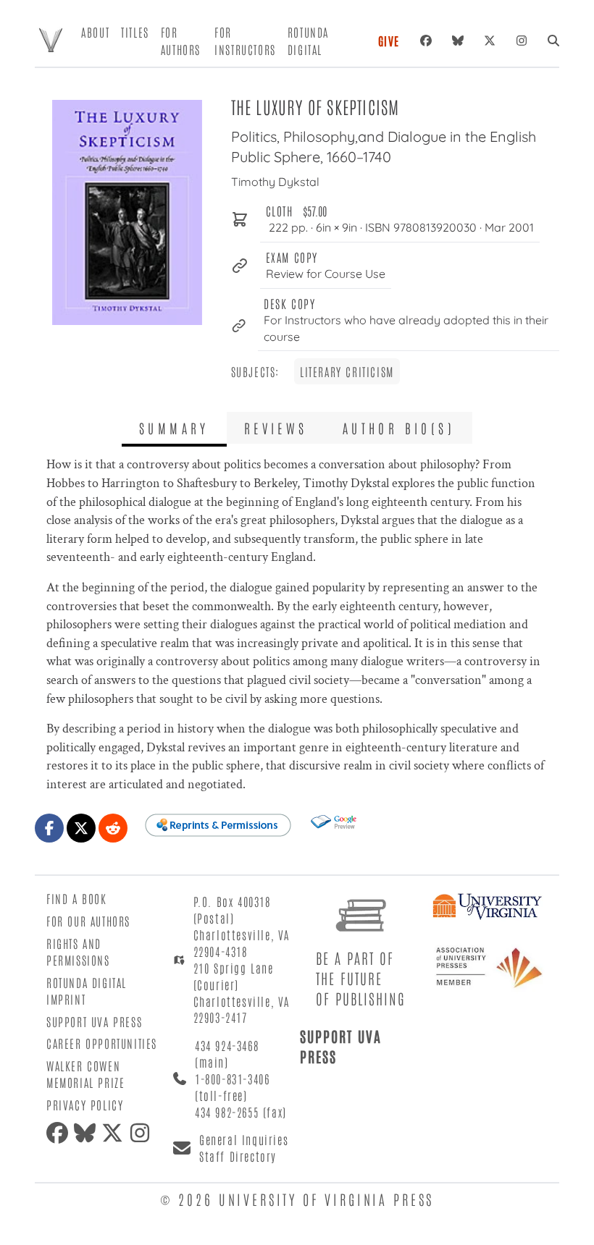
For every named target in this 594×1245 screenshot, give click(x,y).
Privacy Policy (84, 1104)
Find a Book (76, 898)
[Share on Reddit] (113, 828)
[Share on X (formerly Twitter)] (81, 828)
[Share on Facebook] (49, 828)
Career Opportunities (101, 1043)
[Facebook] (426, 40)
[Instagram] (521, 40)
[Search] (553, 40)
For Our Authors (88, 920)
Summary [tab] (174, 427)
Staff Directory (238, 1156)
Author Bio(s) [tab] (399, 427)
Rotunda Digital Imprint (86, 990)
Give (389, 40)
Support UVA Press (94, 1021)
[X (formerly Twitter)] (489, 40)
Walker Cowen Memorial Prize (85, 1073)
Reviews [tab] (276, 427)
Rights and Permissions (78, 951)
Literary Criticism (347, 371)
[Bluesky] (458, 40)
